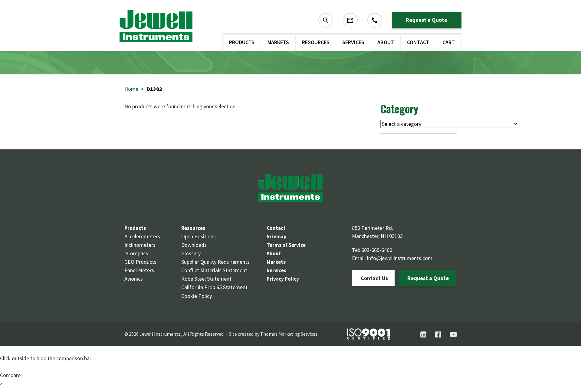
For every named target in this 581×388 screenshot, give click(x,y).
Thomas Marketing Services (288, 334)
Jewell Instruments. (160, 334)
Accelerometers (142, 236)
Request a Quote (426, 19)
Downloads (194, 244)
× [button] (1, 383)
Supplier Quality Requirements (215, 261)
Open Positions (198, 236)
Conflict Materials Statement (214, 270)
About (385, 42)
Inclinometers (140, 244)
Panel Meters (139, 270)
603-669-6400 (376, 249)
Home (131, 88)
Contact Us (374, 278)
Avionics (133, 278)
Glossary (191, 253)
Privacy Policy (283, 279)
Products (241, 42)
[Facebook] (438, 334)
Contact (418, 42)
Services (353, 42)
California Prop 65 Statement (214, 287)
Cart (448, 42)
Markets (278, 42)
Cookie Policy (196, 295)
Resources (316, 42)
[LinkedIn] (423, 334)
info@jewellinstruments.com (399, 258)
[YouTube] (453, 334)
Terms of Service (286, 245)
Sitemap (277, 236)
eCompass (136, 253)
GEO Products (140, 261)
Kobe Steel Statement (206, 278)
